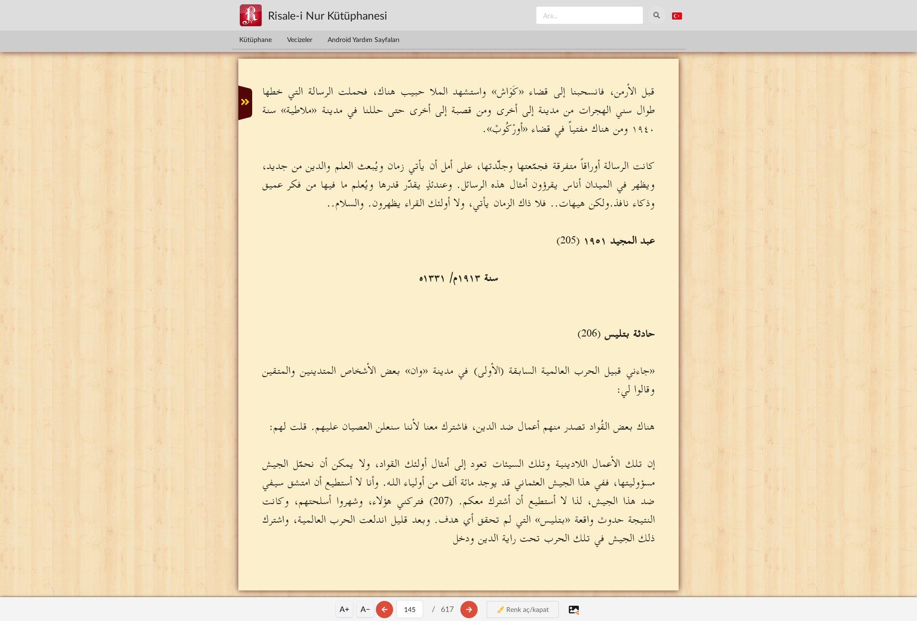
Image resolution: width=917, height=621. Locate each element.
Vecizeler (299, 39)
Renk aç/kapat (526, 609)
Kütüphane (255, 39)
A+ (344, 608)
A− (365, 608)
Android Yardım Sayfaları (363, 39)
